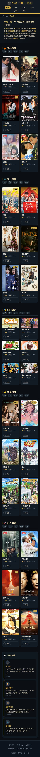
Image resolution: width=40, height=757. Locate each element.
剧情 (21, 51)
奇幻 (15, 395)
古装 (21, 182)
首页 (7, 8)
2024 (10, 526)
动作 (10, 51)
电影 (15, 8)
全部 (4, 51)
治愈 (21, 395)
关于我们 (11, 745)
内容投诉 (11, 749)
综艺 (32, 8)
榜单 (24, 11)
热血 (10, 395)
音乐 (15, 313)
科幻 (15, 51)
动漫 (15, 11)
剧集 (24, 8)
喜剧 (26, 51)
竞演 (28, 313)
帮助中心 (20, 745)
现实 (26, 182)
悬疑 (10, 182)
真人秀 (21, 313)
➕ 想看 (7, 91)
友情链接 (28, 745)
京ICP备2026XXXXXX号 (24, 749)
